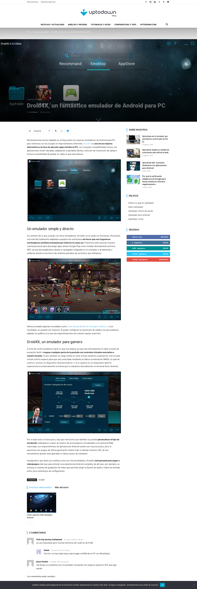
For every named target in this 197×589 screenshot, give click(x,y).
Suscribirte (163, 259)
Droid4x (87, 143)
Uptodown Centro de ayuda (140, 211)
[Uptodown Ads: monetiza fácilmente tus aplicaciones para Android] (133, 166)
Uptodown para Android (139, 215)
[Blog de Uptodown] (98, 13)
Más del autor (62, 487)
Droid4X (41, 480)
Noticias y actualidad (52, 24)
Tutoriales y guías (101, 24)
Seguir (165, 243)
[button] (167, 24)
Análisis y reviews (77, 24)
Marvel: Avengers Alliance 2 (95, 326)
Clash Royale (73, 326)
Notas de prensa (32, 2)
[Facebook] (146, 2)
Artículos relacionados (40, 487)
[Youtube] (168, 2)
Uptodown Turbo (135, 219)
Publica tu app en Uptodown (141, 203)
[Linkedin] (155, 2)
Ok (162, 585)
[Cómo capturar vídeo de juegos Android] (41, 503)
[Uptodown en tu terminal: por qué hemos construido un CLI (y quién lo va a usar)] (133, 139)
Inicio (29, 32)
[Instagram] (150, 2)
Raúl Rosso (34, 112)
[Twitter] (164, 2)
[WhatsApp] (61, 130)
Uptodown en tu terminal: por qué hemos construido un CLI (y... (155, 139)
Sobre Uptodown (135, 207)
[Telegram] (67, 130)
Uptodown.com (148, 24)
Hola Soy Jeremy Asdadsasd (49, 539)
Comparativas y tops (125, 24)
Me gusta (164, 237)
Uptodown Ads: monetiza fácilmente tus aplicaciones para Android (154, 165)
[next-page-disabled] (33, 523)
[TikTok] (159, 2)
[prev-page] (28, 523)
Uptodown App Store (48, 2)
